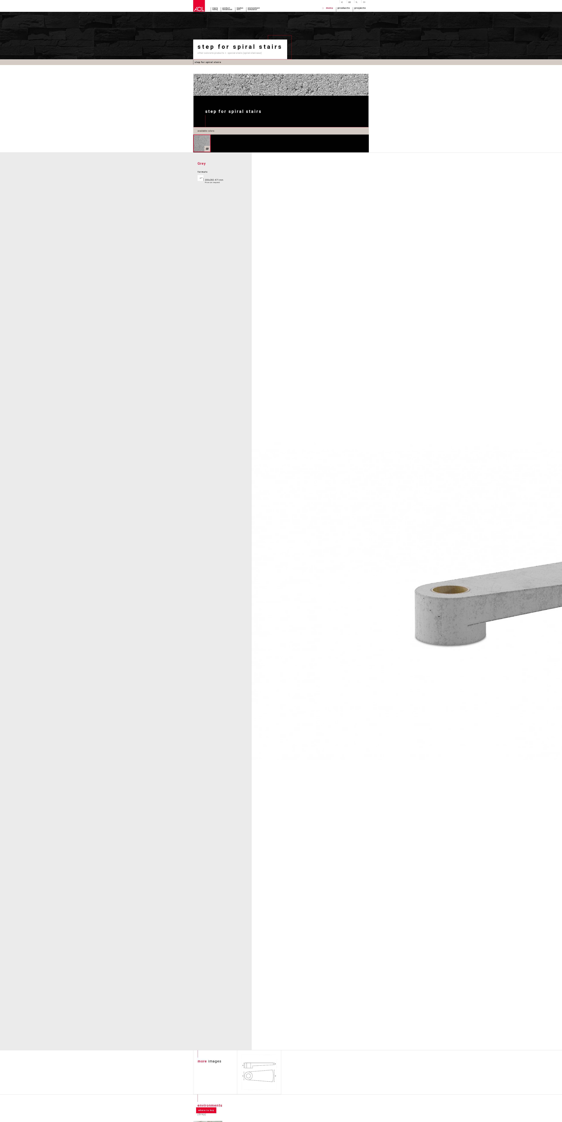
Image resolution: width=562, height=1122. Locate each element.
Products (344, 8)
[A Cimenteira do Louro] (199, 6)
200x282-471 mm (214, 181)
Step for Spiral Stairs (208, 62)
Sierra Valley (215, 9)
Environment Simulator (254, 9)
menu (329, 8)
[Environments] (207, 149)
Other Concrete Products (211, 53)
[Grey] (202, 143)
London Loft (240, 9)
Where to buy (206, 1110)
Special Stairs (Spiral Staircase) (245, 53)
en (364, 2)
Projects (360, 8)
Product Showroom (227, 9)
